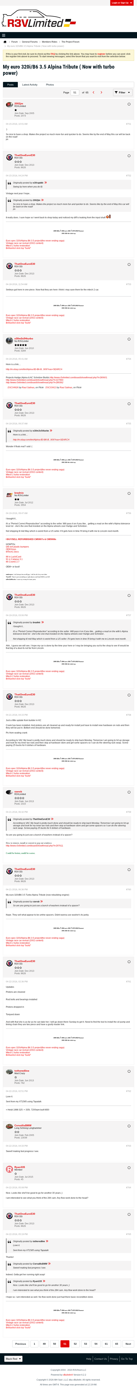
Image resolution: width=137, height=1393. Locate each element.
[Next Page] (102, 92)
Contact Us (100, 1358)
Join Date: (19, 113)
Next (128, 1343)
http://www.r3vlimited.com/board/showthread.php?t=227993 (34, 380)
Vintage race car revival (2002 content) (24, 243)
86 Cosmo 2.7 (12, 561)
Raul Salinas (28, 387)
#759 (128, 812)
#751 (128, 124)
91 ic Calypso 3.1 (14, 559)
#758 (128, 715)
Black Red (11, 1358)
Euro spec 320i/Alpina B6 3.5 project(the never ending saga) (35, 240)
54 (96, 1343)
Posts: (17, 116)
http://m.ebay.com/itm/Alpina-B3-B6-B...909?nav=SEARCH (34, 369)
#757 (128, 615)
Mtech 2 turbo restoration (18, 245)
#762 (128, 1091)
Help (88, 1358)
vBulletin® (68, 1375)
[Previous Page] (94, 92)
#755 (128, 423)
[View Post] (45, 183)
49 (44, 1343)
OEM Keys (11, 549)
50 (54, 1343)
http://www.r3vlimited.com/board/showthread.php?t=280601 (78, 377)
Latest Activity (29, 84)
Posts (10, 84)
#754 (128, 359)
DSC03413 (50, 387)
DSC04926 (13, 387)
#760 (128, 889)
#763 (128, 1146)
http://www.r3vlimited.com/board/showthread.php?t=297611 (34, 845)
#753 (128, 284)
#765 (128, 1234)
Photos (50, 84)
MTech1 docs (12, 552)
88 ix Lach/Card (13, 556)
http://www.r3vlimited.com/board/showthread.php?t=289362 (34, 382)
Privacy (114, 1358)
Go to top (127, 1358)
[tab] (10, 84)
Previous (20, 1343)
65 (116, 1343)
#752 (128, 175)
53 (85, 1343)
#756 (128, 513)
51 (65, 1343)
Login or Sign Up (120, 3)
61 (106, 1343)
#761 (128, 981)
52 (75, 1343)
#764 (128, 1187)
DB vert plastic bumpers (17, 547)
